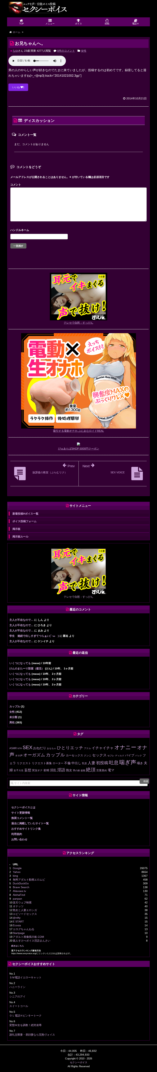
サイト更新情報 (20, 812)
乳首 (84, 763)
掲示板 (16, 529)
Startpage (19, 932)
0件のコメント (66, 50)
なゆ (15, 50)
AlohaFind (19, 894)
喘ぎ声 (127, 762)
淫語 (61, 770)
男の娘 (76, 770)
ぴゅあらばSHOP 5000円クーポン (78, 448)
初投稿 (102, 763)
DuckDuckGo (21, 883)
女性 (83, 50)
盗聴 (83, 770)
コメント (15, 184)
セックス (99, 755)
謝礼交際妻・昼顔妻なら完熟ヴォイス (32, 1034)
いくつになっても (20, 663)
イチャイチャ (103, 748)
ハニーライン (17, 986)
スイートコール (18, 1006)
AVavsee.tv (19, 891)
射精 (46, 770)
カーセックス (74, 755)
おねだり (39, 748)
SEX (27, 747)
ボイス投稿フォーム (24, 521)
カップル (14, 706)
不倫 (67, 763)
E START (18, 921)
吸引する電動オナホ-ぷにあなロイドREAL (78, 430)
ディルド (119, 755)
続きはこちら (17, 946)
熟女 (69, 770)
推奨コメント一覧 (22, 817)
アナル (87, 748)
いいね (18, 87)
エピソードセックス (25, 913)
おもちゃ (51, 748)
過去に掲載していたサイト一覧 (30, 823)
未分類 (13, 717)
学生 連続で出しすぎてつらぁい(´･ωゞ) (34, 635)
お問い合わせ (19, 839)
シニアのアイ (17, 996)
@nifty (16, 917)
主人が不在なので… (21, 619)
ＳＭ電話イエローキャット (25, 977)
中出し (76, 763)
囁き (140, 763)
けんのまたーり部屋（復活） (26, 668)
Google (17, 868)
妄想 (27, 770)
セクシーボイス (78, 1062)
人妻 (91, 763)
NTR (19, 748)
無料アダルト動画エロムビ (29, 879)
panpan (17, 898)
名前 (78, 230)
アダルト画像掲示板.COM (28, 936)
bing (15, 875)
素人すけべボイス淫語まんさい (31, 940)
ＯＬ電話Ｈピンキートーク (25, 1015)
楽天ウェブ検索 (22, 902)
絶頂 (91, 769)
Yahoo (16, 871)
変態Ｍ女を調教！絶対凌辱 (25, 1025)
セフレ (110, 755)
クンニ (87, 755)
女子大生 (19, 770)
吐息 (114, 762)
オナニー (125, 747)
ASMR (13, 748)
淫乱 (53, 770)
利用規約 (16, 834)
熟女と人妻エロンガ (25, 910)
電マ (111, 770)
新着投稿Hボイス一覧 (25, 513)
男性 (12, 722)
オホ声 (19, 755)
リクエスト (24, 763)
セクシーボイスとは (23, 807)
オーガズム (34, 755)
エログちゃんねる (23, 929)
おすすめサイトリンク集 (26, 828)
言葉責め (101, 770)
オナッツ (18, 906)
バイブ (129, 755)
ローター (58, 763)
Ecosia (17, 925)
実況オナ (37, 770)
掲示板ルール (20, 536)
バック (138, 755)
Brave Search (21, 887)
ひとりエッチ (70, 747)
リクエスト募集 (42, 763)
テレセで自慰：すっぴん (78, 322)
